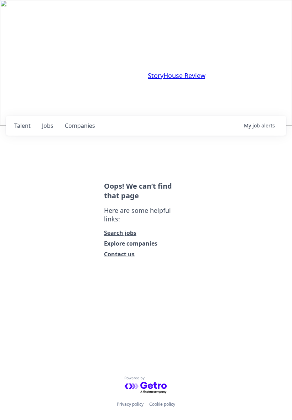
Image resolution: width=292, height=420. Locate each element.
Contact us (119, 254)
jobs (47, 126)
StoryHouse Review (176, 75)
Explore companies (130, 243)
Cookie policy (162, 404)
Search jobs (120, 233)
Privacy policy (130, 404)
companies (80, 126)
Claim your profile (122, 99)
